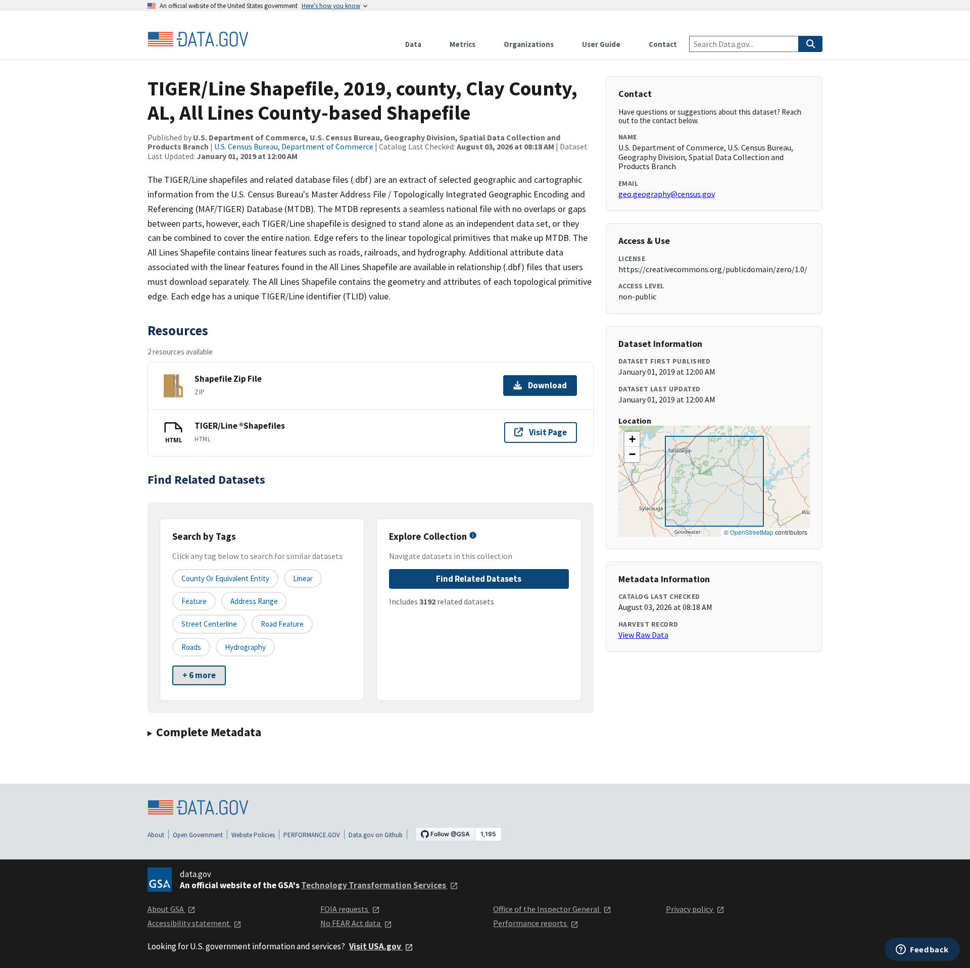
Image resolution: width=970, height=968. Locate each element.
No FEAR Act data (351, 923)
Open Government (198, 835)
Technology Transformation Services (374, 885)
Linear (303, 578)
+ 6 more (199, 675)
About (156, 835)
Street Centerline (209, 624)
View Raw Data (643, 635)
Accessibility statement (189, 923)
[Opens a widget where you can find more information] (922, 950)
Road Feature (282, 624)
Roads (191, 647)
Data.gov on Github (376, 835)
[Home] (198, 39)
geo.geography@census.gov (666, 194)
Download (547, 385)
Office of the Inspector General (547, 909)
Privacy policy (690, 909)
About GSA (166, 909)
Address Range (254, 601)
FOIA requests (345, 909)
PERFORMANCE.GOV (311, 835)
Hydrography (245, 647)
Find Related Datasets (478, 578)
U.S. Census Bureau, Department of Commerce (293, 146)
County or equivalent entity (225, 578)
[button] (632, 439)
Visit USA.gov (376, 946)
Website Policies (253, 835)
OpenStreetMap (751, 532)
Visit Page (548, 432)
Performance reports (530, 923)
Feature (194, 601)
